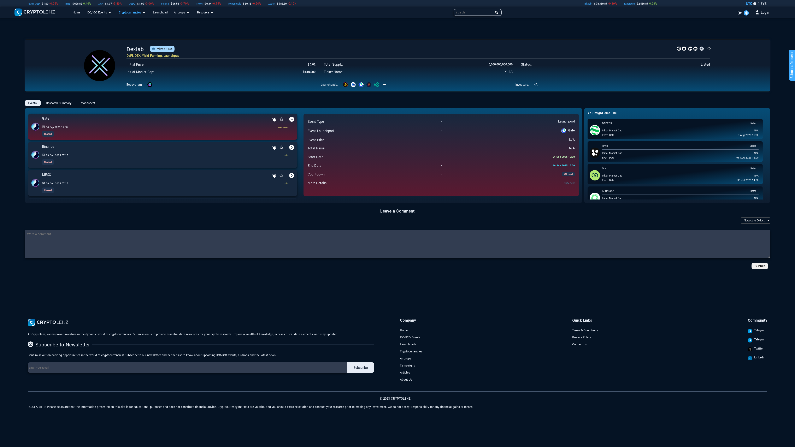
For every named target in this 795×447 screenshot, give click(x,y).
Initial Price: (135, 64)
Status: (526, 64)
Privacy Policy (581, 337)
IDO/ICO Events (410, 337)
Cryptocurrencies (411, 351)
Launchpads (408, 344)
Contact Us (579, 344)
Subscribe (360, 368)
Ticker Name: (333, 71)
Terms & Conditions (585, 330)
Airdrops (405, 358)
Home (404, 330)
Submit (760, 266)
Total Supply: (333, 64)
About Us (406, 379)
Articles (405, 372)
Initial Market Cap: (140, 71)
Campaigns (407, 365)
